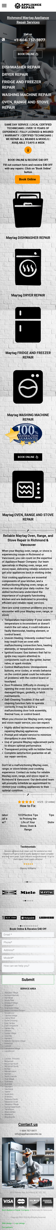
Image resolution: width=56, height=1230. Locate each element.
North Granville (11, 1076)
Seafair (7, 1092)
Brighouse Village (12, 1008)
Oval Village (9, 1079)
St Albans (8, 1097)
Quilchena (9, 1082)
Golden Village (10, 1033)
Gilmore (8, 1031)
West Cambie (10, 1112)
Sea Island (9, 1089)
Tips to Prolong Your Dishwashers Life (33, 818)
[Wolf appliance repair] (9, 918)
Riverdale (8, 1084)
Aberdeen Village (11, 993)
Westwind (9, 1114)
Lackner (8, 1046)
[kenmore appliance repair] (28, 892)
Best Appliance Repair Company (15, 1210)
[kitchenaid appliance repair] (9, 892)
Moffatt (8, 1074)
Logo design (19, 1223)
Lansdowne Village (12, 1049)
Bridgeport (9, 1005)
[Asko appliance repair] (28, 918)
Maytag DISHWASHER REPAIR (28, 238)
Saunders (9, 1087)
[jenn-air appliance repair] (46, 892)
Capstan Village (11, 1016)
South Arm (9, 1094)
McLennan (9, 1061)
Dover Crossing (11, 1021)
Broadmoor (9, 1013)
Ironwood (9, 1043)
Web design (7, 1223)
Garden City (9, 1028)
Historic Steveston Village (15, 1041)
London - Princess (12, 1059)
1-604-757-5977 (28, 1130)
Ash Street (9, 998)
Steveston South (11, 1102)
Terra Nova (9, 1109)
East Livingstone (11, 1026)
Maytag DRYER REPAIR (28, 295)
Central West (10, 1018)
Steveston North (11, 1099)
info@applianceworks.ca (28, 1134)
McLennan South (11, 1066)
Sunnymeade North (12, 1107)
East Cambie (10, 1023)
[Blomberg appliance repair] (46, 918)
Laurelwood (9, 1051)
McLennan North (11, 1064)
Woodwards (10, 1117)
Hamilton (8, 1038)
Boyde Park (9, 1000)
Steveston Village (11, 1104)
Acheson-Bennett (12, 995)
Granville (8, 1036)
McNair (8, 1069)
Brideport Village (11, 1003)
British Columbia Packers (15, 1011)
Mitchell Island (10, 1071)
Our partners (7, 1227)
